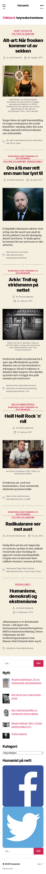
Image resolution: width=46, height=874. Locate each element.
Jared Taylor (29, 571)
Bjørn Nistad (28, 568)
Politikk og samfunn (23, 34)
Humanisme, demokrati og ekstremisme (23, 596)
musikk (27, 499)
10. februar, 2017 (24, 432)
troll (27, 391)
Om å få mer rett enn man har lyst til (23, 170)
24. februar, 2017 (24, 301)
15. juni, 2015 (37, 536)
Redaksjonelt (35, 161)
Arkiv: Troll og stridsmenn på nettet (23, 285)
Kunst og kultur (23, 31)
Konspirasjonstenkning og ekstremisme (23, 157)
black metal (11, 496)
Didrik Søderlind (17, 180)
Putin (38, 571)
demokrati (10, 648)
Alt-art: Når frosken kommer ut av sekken (23, 46)
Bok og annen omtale (23, 404)
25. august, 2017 (35, 57)
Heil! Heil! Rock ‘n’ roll (23, 418)
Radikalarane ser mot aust (23, 526)
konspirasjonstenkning (16, 258)
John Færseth (15, 57)
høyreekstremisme (23, 140)
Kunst (12, 143)
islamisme (10, 388)
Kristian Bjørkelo (26, 297)
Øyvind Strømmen (17, 536)
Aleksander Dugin (14, 568)
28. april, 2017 (36, 180)
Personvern (8, 868)
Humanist (23, 5)
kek (7, 143)
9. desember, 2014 (24, 612)
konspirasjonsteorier (15, 391)
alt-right (10, 140)
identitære (37, 140)
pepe (18, 143)
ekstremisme (12, 252)
